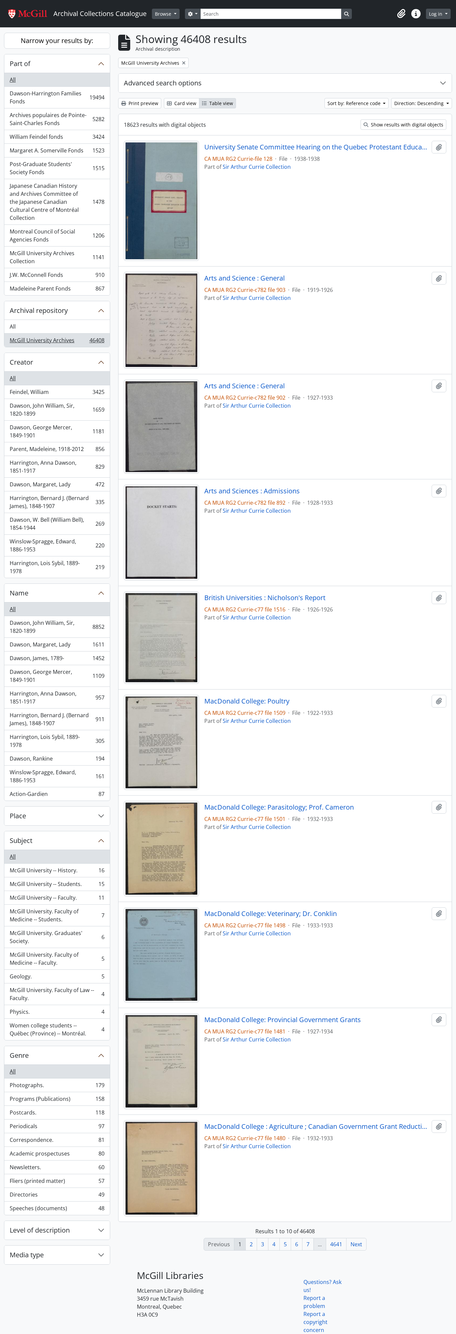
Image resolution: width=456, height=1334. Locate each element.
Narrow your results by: (57, 40)
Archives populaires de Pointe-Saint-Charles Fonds (56, 119)
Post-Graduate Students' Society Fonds (56, 168)
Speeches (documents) (56, 1210)
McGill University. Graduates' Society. (56, 937)
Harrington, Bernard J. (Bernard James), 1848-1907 (56, 502)
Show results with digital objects (406, 124)
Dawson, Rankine (56, 760)
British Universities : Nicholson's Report (264, 598)
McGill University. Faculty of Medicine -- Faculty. (56, 958)
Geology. (56, 978)
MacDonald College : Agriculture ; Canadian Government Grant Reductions (316, 1127)
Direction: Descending (419, 103)
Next (356, 1244)
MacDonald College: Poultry (246, 701)
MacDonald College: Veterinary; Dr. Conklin (270, 914)
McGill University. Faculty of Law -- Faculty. (56, 994)
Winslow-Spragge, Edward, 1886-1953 (56, 545)
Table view (220, 103)
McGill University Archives (56, 342)
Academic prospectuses (56, 1155)
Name (19, 592)
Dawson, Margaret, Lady (56, 486)
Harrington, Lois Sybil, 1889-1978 (56, 567)
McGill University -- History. (56, 872)
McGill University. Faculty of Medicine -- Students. (56, 915)
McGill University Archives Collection (56, 257)
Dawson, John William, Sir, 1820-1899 (56, 409)
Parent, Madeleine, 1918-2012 (56, 450)
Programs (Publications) (56, 1100)
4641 (336, 1244)
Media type (27, 1254)
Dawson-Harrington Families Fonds (56, 97)
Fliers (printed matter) (56, 1182)
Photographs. (56, 1086)
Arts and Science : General (244, 278)
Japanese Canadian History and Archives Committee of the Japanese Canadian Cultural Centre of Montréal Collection (56, 201)
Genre (19, 1055)
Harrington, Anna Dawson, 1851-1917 (56, 466)
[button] (401, 13)
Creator (21, 362)
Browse (164, 14)
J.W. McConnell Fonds (56, 276)
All (13, 79)
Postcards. (56, 1114)
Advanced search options (163, 82)
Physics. (56, 1013)
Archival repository (39, 310)
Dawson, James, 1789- (56, 659)
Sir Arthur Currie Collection (257, 166)
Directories (56, 1196)
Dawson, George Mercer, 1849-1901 (56, 431)
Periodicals (56, 1128)
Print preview (142, 103)
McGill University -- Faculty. (56, 899)
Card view (184, 103)
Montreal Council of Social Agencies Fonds (56, 235)
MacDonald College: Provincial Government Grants (282, 1020)
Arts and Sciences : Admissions (252, 491)
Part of (20, 63)
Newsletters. (56, 1169)
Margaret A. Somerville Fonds (56, 152)
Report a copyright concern (315, 1322)
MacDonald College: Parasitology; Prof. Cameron (279, 807)
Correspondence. (56, 1141)
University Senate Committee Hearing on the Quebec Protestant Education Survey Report (316, 147)
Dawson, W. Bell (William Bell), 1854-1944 (56, 523)
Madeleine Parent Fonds (56, 290)
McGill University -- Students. (56, 885)
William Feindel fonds (56, 138)
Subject (21, 840)
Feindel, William (56, 393)
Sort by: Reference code (354, 103)
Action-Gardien (56, 795)
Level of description (40, 1230)
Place (18, 815)
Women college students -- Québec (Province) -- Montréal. (56, 1029)
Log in (436, 14)
